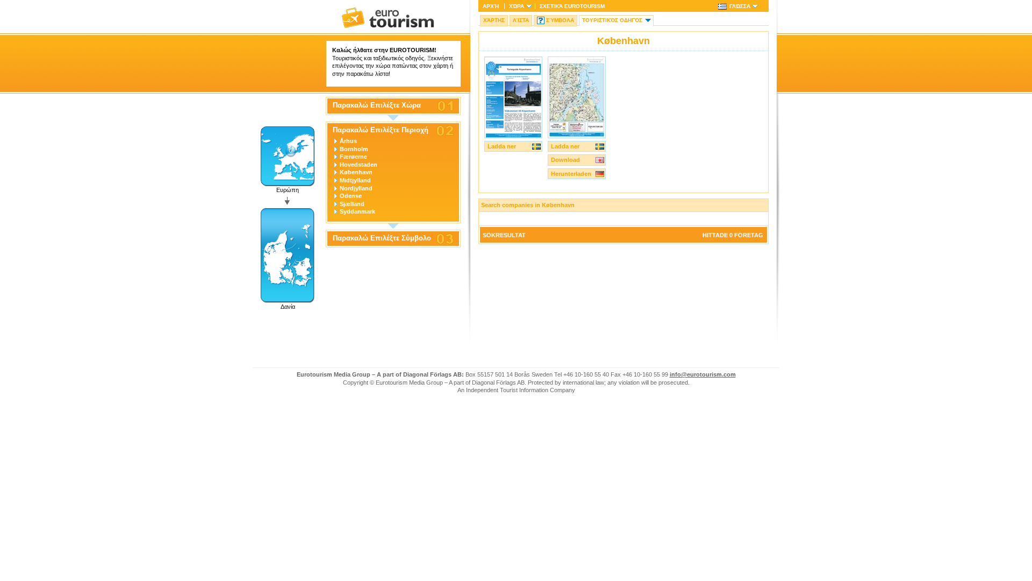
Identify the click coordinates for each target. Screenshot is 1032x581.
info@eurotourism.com (703, 374)
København (356, 172)
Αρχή (491, 6)
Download (565, 160)
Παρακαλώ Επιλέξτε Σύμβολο (382, 238)
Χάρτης (494, 20)
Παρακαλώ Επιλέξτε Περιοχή (380, 130)
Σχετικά (572, 6)
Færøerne (353, 156)
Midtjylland (355, 180)
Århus (348, 141)
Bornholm (354, 149)
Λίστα (521, 20)
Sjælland (352, 204)
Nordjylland (356, 188)
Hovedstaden (358, 164)
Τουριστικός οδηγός (612, 20)
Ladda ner (502, 146)
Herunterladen (571, 174)
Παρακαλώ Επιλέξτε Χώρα (377, 105)
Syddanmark (357, 211)
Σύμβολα (560, 20)
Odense (351, 196)
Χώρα (516, 6)
